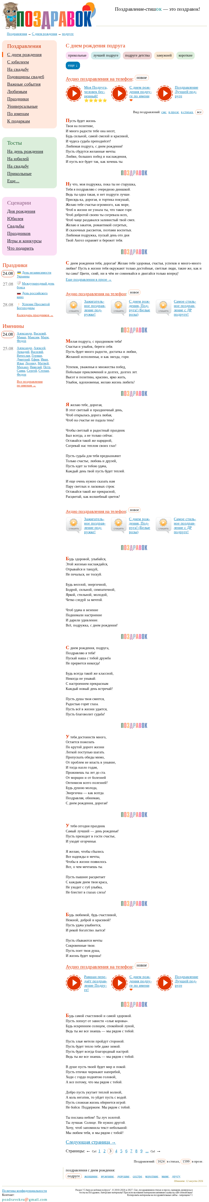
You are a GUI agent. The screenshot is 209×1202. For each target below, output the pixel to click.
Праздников (19, 233)
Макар (21, 337)
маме (165, 1176)
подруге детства (137, 55)
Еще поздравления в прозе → (89, 279)
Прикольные (19, 173)
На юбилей (18, 158)
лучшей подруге (105, 55)
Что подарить (20, 248)
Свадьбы (15, 226)
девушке (123, 1176)
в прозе (173, 112)
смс (163, 112)
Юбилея (15, 218)
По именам (18, 113)
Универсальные (22, 106)
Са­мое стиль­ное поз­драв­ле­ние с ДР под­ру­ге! (185, 307)
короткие (185, 55)
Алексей (39, 348)
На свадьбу (18, 69)
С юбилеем (18, 61)
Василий (40, 333)
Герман (37, 355)
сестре (137, 1176)
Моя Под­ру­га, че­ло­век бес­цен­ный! (96, 91)
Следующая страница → (91, 1142)
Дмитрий (23, 359)
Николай (36, 367)
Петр (46, 367)
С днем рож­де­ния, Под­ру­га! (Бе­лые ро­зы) (139, 307)
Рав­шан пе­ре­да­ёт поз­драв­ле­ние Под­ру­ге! (95, 983)
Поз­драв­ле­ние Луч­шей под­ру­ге (186, 91)
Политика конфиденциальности (24, 1191)
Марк (45, 337)
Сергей (32, 370)
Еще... (13, 180)
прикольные (77, 55)
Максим (33, 337)
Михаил (22, 367)
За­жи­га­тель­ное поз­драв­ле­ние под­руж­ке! (95, 307)
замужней (164, 55)
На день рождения (25, 151)
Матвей (43, 363)
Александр (24, 333)
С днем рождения (24, 54)
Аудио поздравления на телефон (99, 79)
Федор (21, 341)
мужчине (107, 1176)
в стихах (187, 112)
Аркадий (23, 352)
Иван (44, 359)
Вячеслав (23, 355)
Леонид (30, 363)
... (147, 1151)
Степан (43, 370)
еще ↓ (73, 65)
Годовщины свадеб (25, 76)
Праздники (18, 98)
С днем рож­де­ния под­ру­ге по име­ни (140, 91)
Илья (20, 363)
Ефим (35, 359)
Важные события (24, 84)
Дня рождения (21, 211)
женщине (91, 1176)
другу (176, 1176)
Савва (21, 370)
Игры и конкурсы (24, 240)
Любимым (17, 91)
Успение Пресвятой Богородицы (33, 306)
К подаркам (18, 121)
